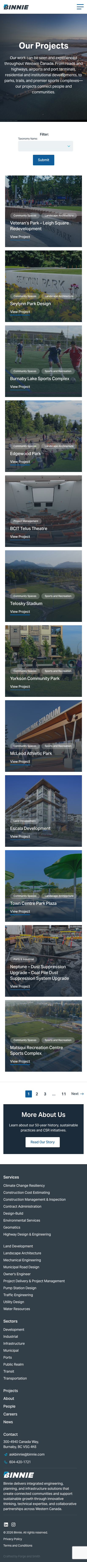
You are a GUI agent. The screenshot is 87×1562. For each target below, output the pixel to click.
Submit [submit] (43, 160)
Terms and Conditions (17, 1545)
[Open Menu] (80, 6)
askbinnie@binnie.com (27, 1454)
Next (75, 1094)
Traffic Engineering (18, 1295)
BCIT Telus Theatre (28, 528)
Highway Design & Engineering (27, 1234)
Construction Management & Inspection (34, 1199)
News (8, 1421)
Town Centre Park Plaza (33, 903)
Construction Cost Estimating (26, 1192)
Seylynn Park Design (30, 303)
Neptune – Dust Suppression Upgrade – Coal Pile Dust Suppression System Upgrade (39, 972)
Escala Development (30, 828)
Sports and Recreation (58, 371)
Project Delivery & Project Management (34, 1281)
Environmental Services (21, 1220)
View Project (20, 237)
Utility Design (13, 1302)
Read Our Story (43, 1142)
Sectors (10, 1321)
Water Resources (16, 1309)
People (9, 1406)
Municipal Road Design (21, 1267)
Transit (8, 1371)
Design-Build (13, 1213)
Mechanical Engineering (22, 1260)
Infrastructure (14, 1343)
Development (13, 1329)
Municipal (11, 1350)
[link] (43, 211)
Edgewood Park (25, 453)
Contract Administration (22, 1206)
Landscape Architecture (59, 215)
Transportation (15, 1378)
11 (63, 1094)
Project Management (26, 521)
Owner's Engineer (17, 1274)
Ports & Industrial (24, 959)
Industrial (10, 1336)
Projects (10, 1390)
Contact (10, 1434)
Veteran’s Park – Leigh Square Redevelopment (39, 226)
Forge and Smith (29, 1556)
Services (11, 1177)
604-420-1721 (20, 1462)
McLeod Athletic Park (31, 753)
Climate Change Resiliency (24, 1185)
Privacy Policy (12, 1539)
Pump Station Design (19, 1288)
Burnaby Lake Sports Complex (39, 378)
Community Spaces (25, 215)
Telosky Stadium (26, 603)
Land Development (25, 820)
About (8, 1398)
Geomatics (11, 1227)
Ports (7, 1357)
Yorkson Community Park (35, 678)
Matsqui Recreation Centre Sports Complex (36, 1050)
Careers (10, 1414)
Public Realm (13, 1364)
